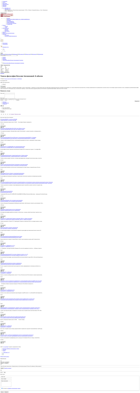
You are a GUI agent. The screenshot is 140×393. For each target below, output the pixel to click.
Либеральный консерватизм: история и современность (10, 264)
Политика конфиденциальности (11, 36)
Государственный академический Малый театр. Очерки (10, 237)
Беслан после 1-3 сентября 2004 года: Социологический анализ (12, 147)
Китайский (41, 54)
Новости (4, 32)
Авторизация (5, 44)
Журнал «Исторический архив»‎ (8, 33)
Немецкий (16, 54)
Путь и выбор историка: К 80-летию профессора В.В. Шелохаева (12, 317)
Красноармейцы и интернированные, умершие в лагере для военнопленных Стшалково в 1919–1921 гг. (19, 308)
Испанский (35, 54)
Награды (6, 29)
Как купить (5, 3)
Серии (6, 27)
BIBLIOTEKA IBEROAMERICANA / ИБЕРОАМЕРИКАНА (18, 19)
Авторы (6, 26)
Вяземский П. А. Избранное (5, 326)
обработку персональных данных (14, 388)
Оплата (4, 350)
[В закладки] (1, 105)
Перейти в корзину (7, 368)
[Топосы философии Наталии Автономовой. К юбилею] (13, 63)
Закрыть (2, 368)
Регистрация (5, 43)
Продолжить (137, 101)
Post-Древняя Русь (10, 21)
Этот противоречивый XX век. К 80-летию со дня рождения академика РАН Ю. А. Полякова (17, 138)
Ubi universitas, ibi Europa (11, 23)
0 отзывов (12, 114)
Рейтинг (2, 100)
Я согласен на (11, 388)
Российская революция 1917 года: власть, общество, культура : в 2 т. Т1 (13, 255)
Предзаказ (2, 153)
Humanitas (9, 20)
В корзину (3, 86)
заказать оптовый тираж (5, 72)
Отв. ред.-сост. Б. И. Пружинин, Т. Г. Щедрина (13, 78)
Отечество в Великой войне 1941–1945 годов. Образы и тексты (12, 129)
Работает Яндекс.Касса (4, 356)
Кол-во (1, 110)
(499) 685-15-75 (7, 9)
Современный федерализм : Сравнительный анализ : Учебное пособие (13, 156)
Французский (28, 54)
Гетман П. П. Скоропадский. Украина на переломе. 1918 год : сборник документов (15, 219)
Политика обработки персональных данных (11, 348)
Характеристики (6, 102)
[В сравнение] (3, 105)
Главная (4, 57)
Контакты (4, 6)
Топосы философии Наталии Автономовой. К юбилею (13, 60)
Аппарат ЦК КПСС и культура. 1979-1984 (8, 120)
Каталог (8, 18)
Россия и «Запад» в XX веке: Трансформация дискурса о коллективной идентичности (16, 335)
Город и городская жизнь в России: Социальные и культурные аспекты (13, 165)
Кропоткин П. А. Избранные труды (7, 290)
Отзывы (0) (5, 103)
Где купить (7, 35)
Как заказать (7, 31)
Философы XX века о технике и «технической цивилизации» (12, 174)
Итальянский (21, 54)
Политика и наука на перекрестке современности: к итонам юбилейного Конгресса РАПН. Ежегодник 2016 (20, 281)
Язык (2, 53)
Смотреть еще (9, 24)
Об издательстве (6, 28)
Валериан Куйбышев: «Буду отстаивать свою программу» (11, 201)
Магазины (4, 5)
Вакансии (6, 30)
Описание (4, 101)
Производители (5, 4)
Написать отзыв (18, 114)
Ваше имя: (2, 93)
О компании (5, 1)
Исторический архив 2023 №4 (6, 192)
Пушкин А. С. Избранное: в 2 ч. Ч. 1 (7, 246)
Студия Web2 (5, 346)
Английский (9, 54)
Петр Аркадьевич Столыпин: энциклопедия (8, 228)
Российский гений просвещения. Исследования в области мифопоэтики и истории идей (17, 299)
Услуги (4, 2)
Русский (3, 54)
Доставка (4, 349)
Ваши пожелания (4, 380)
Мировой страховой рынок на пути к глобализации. (10, 210)
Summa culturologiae (10, 22)
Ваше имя (3, 376)
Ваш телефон (3, 378)
